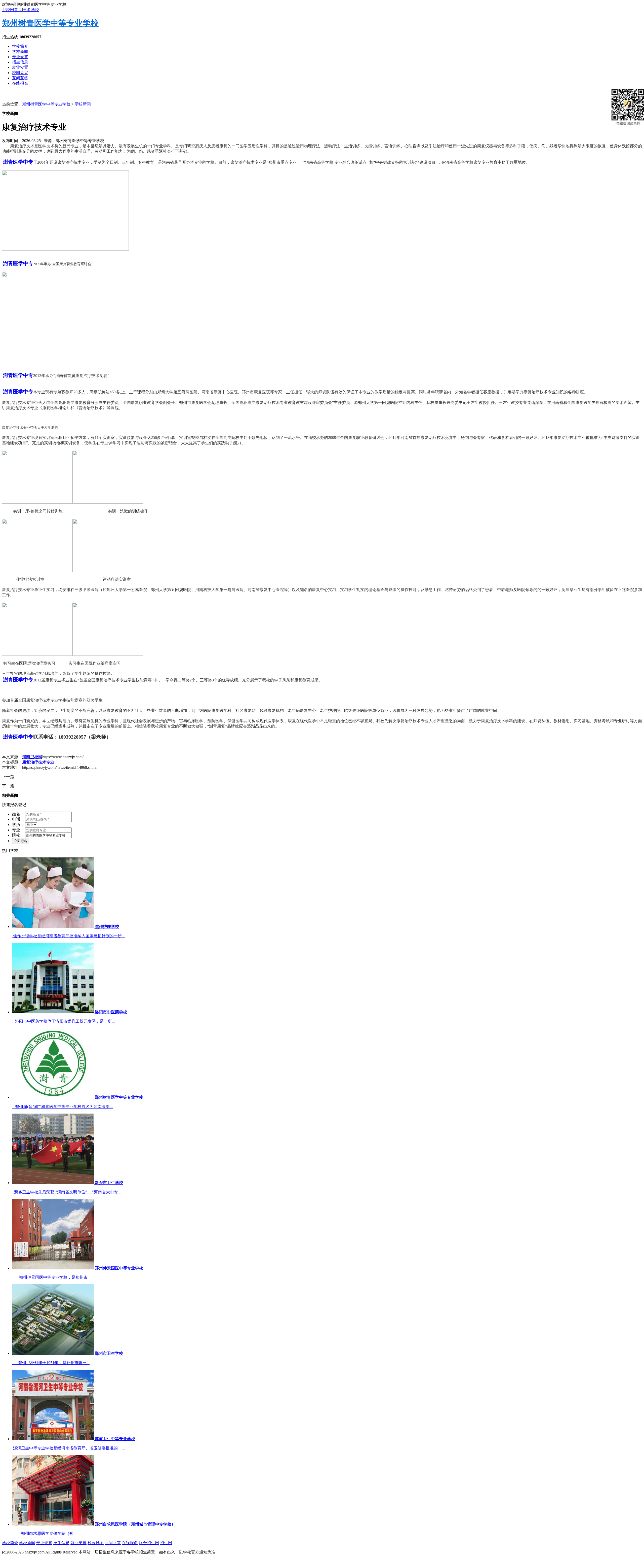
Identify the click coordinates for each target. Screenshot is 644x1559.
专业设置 (20, 57)
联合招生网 (149, 1543)
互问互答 (20, 78)
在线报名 (20, 83)
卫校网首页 (12, 10)
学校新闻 (20, 51)
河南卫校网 (32, 757)
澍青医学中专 (18, 162)
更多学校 (31, 10)
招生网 (166, 1543)
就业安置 (20, 67)
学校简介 (20, 46)
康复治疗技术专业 (38, 762)
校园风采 (20, 73)
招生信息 (20, 62)
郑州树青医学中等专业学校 (50, 23)
